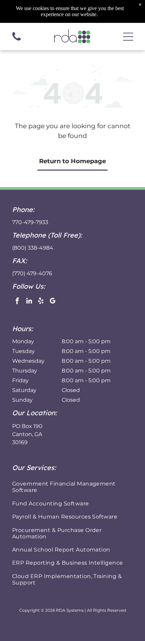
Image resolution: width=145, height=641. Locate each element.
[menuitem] (72, 487)
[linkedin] (29, 302)
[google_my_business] (53, 302)
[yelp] (41, 302)
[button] (128, 37)
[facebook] (17, 302)
